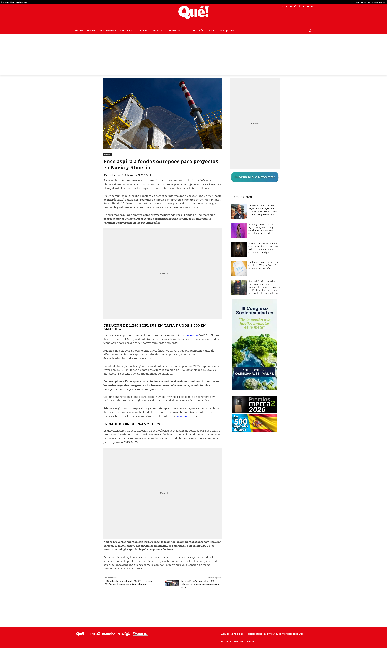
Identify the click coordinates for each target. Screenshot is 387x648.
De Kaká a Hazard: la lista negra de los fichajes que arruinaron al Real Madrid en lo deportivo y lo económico (263, 210)
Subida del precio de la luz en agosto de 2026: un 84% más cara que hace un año (263, 265)
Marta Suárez (112, 175)
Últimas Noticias (7, 2)
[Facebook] (283, 6)
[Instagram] (287, 6)
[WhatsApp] (149, 601)
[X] (304, 6)
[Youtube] (308, 6)
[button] (310, 30)
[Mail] (291, 6)
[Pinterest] (142, 601)
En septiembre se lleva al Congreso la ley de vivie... (332, 2)
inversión (191, 335)
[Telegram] (295, 6)
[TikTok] (299, 6)
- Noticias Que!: (21, 2)
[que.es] (193, 12)
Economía (107, 155)
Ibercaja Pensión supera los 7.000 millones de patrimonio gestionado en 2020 (200, 584)
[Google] (312, 6)
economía (182, 416)
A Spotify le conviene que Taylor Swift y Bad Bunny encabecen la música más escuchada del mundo (261, 229)
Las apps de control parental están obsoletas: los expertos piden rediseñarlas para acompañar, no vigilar (263, 248)
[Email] (170, 601)
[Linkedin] (163, 601)
